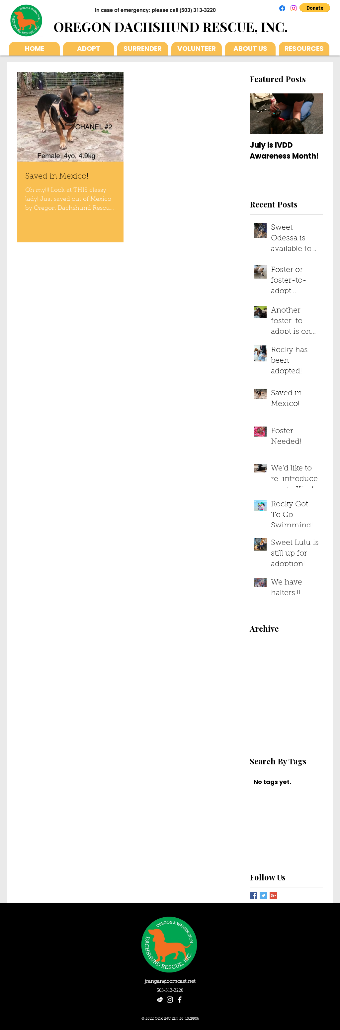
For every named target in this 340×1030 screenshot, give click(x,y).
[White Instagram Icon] (170, 999)
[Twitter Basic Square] (263, 895)
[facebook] (180, 999)
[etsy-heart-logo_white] (160, 999)
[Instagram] (294, 8)
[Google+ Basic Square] (273, 895)
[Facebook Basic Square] (253, 895)
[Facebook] (282, 8)
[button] (314, 7)
